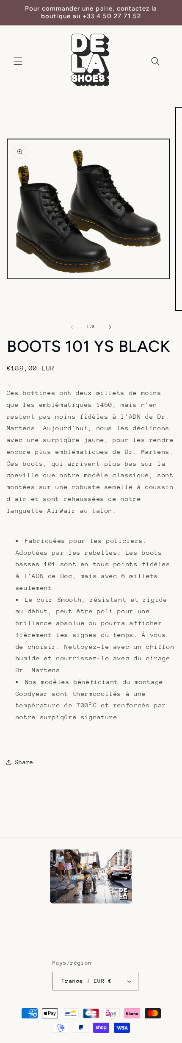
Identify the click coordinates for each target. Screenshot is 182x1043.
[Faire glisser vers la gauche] (72, 327)
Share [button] (24, 762)
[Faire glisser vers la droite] (110, 327)
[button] (18, 61)
